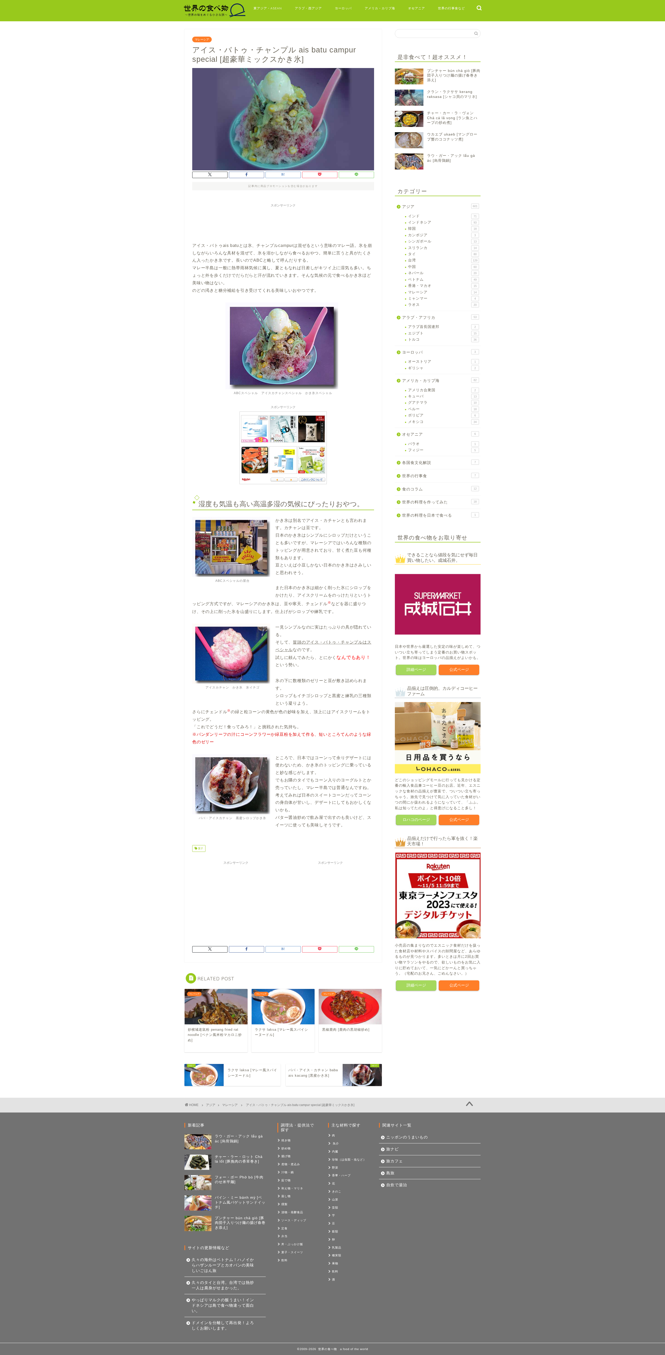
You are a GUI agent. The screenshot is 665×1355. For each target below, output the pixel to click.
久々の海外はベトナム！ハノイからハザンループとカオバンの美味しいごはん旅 (223, 1265)
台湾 (442, 260)
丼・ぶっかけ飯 (292, 1244)
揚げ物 (286, 1156)
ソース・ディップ (293, 1220)
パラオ (442, 444)
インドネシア (442, 222)
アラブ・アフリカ (439, 317)
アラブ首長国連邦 (442, 327)
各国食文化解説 (439, 462)
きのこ (336, 1191)
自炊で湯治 (396, 1185)
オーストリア (442, 361)
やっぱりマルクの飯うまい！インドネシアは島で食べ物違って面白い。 (223, 1305)
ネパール (442, 273)
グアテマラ (442, 403)
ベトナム (442, 279)
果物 (335, 1263)
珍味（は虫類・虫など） (349, 1159)
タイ (442, 254)
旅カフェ (394, 1161)
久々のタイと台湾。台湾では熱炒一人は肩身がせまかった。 (223, 1285)
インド (442, 216)
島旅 (390, 1173)
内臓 (335, 1151)
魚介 (336, 1143)
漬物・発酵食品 (292, 1212)
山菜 (335, 1199)
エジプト (442, 333)
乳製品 (336, 1247)
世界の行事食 (439, 476)
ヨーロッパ (343, 8)
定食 (284, 1228)
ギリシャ (442, 368)
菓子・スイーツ (292, 1252)
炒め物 (286, 1148)
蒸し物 (286, 1196)
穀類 (335, 1231)
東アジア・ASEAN (268, 8)
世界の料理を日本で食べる (439, 515)
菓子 (200, 848)
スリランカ (442, 248)
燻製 (284, 1204)
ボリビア (442, 415)
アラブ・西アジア (308, 8)
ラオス (442, 305)
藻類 (335, 1207)
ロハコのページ (416, 819)
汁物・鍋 (287, 1172)
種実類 (336, 1255)
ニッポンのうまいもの (407, 1137)
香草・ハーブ (341, 1175)
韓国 (442, 229)
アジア (439, 206)
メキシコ (442, 422)
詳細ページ (416, 669)
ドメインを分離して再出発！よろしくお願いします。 (223, 1325)
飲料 (284, 1260)
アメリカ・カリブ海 (380, 8)
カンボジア (442, 235)
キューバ (442, 396)
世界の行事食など (451, 8)
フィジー (442, 450)
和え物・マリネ (292, 1188)
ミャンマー (442, 298)
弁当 (284, 1236)
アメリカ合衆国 (442, 390)
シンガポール (442, 241)
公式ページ (459, 669)
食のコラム (439, 489)
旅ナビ (392, 1149)
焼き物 (286, 1140)
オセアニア (416, 8)
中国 (442, 267)
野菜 (335, 1167)
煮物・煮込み (290, 1164)
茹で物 (286, 1180)
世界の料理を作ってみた (439, 502)
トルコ (442, 339)
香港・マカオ (442, 286)
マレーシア (202, 39)
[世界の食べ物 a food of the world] (214, 16)
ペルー (442, 409)
